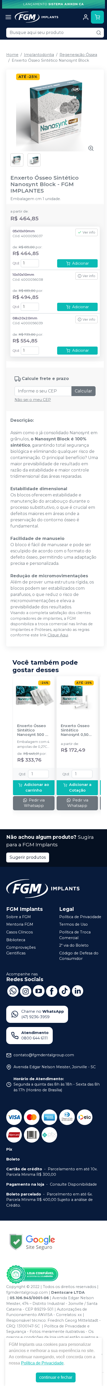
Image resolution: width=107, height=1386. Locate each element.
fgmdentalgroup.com (27, 1292)
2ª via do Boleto (74, 945)
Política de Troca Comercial (75, 935)
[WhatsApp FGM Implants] (12, 990)
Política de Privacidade (80, 916)
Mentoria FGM (19, 924)
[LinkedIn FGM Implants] (77, 990)
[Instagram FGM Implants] (25, 990)
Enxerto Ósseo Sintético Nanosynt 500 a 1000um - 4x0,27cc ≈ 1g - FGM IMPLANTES (33, 730)
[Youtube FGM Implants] (38, 990)
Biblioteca (15, 940)
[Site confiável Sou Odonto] (32, 1274)
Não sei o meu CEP (33, 399)
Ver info (89, 232)
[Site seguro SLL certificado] (32, 1242)
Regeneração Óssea (78, 54)
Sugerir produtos (28, 857)
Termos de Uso (73, 924)
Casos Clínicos (19, 932)
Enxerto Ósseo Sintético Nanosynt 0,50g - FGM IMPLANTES (77, 730)
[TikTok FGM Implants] (64, 990)
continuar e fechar (55, 1377)
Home (12, 54)
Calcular (83, 391)
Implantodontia (39, 54)
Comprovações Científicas (21, 950)
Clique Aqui (58, 635)
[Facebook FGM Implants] (51, 990)
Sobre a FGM (18, 916)
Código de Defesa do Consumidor (78, 956)
